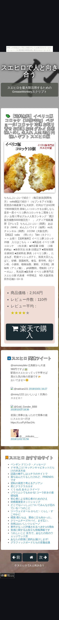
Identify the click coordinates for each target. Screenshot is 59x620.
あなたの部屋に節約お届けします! (29, 539)
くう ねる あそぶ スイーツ (25, 489)
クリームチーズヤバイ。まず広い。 (30, 520)
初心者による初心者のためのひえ (29, 498)
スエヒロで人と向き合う (29, 71)
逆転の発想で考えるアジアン (27, 483)
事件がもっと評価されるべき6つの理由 (32, 526)
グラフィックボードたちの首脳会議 (30, 542)
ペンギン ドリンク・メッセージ (28, 464)
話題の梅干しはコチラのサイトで (29, 473)
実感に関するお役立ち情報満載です (30, 529)
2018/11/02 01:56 (20, 439)
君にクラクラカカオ (22, 486)
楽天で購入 (32, 332)
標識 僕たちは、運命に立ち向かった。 (32, 517)
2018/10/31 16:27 (38, 388)
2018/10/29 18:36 (20, 409)
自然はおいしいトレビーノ (25, 523)
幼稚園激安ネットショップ (25, 501)
